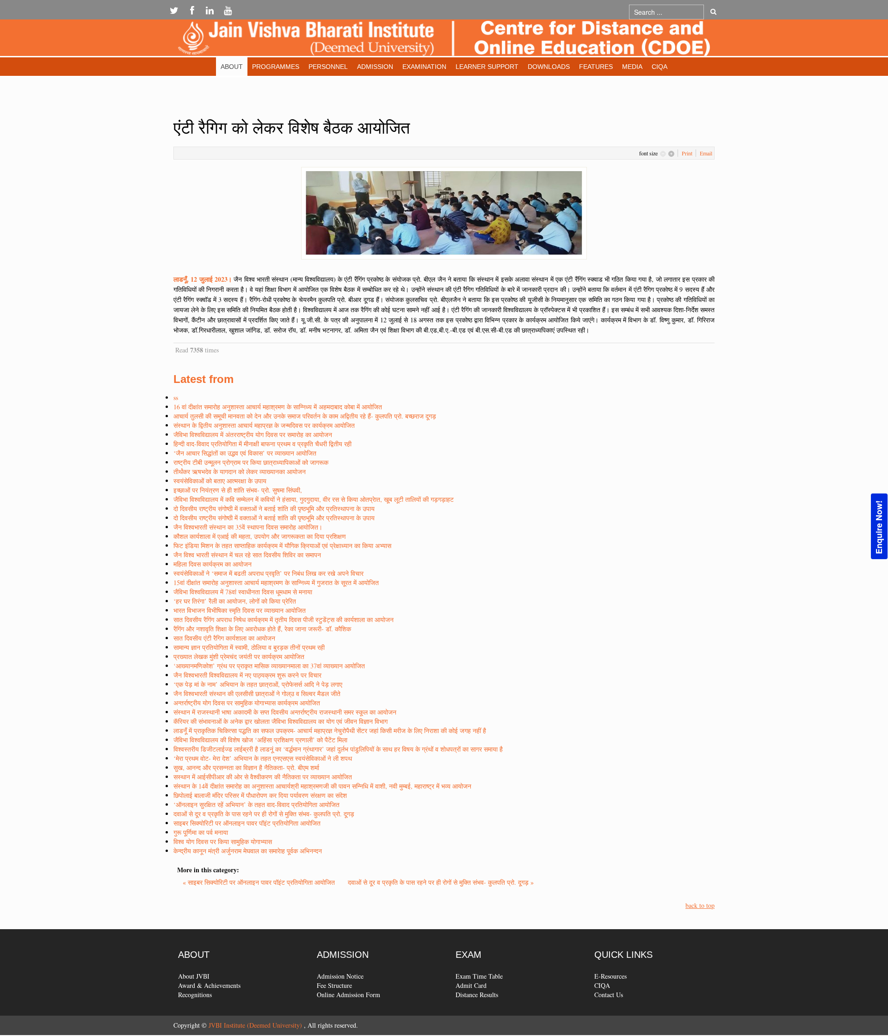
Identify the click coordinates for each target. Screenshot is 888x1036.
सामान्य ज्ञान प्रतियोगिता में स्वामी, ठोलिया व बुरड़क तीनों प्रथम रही (249, 647)
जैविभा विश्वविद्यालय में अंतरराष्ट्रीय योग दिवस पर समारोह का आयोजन (252, 434)
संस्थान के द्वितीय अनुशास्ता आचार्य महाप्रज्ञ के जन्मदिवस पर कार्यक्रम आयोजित (264, 425)
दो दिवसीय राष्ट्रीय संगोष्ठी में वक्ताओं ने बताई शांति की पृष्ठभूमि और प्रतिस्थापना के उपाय (274, 508)
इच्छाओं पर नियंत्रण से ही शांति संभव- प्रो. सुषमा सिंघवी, (237, 490)
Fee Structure (334, 985)
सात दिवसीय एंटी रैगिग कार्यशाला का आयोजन (224, 638)
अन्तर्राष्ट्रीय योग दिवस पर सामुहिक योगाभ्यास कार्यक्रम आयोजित (246, 702)
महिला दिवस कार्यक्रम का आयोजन (212, 564)
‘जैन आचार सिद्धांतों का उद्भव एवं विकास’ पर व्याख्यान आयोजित (244, 453)
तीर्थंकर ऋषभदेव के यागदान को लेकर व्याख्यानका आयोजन (239, 471)
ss (175, 397)
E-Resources (610, 976)
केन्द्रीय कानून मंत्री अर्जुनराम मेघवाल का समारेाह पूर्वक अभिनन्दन (247, 850)
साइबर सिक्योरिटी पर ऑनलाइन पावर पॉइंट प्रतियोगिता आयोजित (247, 823)
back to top (700, 905)
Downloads (549, 66)
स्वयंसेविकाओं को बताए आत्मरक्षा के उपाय (219, 480)
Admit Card (471, 985)
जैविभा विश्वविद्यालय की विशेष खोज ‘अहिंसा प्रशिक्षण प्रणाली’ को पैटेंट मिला (260, 739)
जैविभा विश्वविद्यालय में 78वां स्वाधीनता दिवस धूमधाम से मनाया (242, 591)
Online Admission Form (348, 994)
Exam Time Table (479, 976)
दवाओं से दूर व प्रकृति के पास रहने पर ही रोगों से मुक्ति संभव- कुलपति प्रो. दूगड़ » (441, 882)
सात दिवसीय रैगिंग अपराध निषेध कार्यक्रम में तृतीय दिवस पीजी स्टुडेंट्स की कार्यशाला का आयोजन (283, 619)
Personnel (328, 66)
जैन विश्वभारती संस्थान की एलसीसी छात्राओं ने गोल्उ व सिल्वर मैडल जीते (256, 693)
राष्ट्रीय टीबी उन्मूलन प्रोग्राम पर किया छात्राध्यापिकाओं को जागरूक (250, 462)
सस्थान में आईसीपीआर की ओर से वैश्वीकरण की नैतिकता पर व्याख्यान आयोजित (262, 776)
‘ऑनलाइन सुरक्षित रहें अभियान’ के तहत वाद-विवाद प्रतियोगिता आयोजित (256, 804)
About (232, 66)
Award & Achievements (209, 985)
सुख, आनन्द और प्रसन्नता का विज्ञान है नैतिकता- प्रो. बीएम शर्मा (246, 767)
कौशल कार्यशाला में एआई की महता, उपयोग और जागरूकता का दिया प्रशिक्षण (259, 536)
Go (713, 12)
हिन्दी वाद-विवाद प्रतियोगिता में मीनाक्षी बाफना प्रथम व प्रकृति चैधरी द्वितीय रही (262, 443)
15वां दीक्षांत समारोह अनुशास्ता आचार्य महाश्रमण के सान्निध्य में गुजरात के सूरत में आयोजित (276, 582)
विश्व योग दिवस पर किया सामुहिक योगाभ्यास (222, 841)
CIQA (659, 66)
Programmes (275, 66)
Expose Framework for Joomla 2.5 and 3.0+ (444, 40)
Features (596, 66)
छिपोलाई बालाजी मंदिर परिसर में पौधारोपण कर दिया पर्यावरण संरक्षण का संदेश (260, 795)
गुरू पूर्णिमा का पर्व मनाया (200, 832)
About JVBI (194, 976)
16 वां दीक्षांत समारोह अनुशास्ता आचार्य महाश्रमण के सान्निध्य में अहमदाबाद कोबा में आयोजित (277, 406)
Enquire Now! (879, 527)
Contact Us (608, 994)
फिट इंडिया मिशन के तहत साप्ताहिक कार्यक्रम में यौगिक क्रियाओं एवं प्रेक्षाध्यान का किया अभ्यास (282, 545)
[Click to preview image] (444, 212)
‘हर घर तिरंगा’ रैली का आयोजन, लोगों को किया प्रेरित (234, 601)
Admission (375, 66)
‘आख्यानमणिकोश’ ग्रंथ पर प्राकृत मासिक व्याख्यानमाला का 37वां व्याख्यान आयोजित (269, 665)
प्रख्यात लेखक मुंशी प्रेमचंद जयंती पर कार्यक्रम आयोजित (238, 656)
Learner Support (487, 66)
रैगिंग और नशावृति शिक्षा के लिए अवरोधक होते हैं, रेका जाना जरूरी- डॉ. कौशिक (262, 628)
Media (632, 66)
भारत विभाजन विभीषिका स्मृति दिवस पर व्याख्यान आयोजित (239, 610)
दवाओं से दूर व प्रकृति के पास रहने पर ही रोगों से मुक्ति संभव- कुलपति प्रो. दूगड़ (263, 813)
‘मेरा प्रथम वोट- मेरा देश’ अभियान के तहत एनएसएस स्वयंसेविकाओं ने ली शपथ (262, 758)
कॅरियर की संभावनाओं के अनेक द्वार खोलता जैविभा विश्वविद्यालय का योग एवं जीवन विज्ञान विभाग (280, 721)
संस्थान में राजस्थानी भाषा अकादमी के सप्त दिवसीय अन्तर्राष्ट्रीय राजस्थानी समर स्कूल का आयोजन (284, 712)
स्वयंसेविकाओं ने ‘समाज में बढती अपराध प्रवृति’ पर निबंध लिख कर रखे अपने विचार (268, 573)
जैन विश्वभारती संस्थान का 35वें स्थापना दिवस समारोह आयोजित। (247, 527)
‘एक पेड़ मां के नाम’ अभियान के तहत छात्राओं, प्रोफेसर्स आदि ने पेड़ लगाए (257, 684)
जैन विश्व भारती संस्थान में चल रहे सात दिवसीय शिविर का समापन (247, 554)
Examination (424, 66)
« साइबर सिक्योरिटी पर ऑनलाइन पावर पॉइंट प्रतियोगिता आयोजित (260, 882)
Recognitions (195, 994)
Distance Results (477, 994)
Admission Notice (340, 976)
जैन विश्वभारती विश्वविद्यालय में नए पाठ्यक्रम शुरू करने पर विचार (247, 675)
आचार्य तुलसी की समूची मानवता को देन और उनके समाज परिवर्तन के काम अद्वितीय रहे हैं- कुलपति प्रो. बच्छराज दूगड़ (304, 416)
